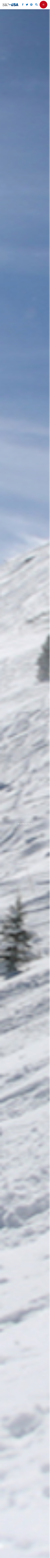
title (13, 761)
